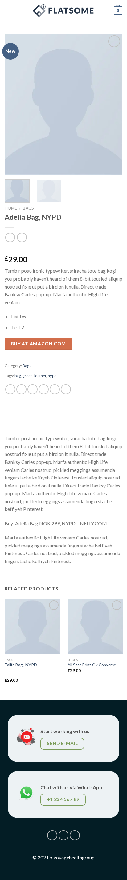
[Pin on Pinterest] (55, 389)
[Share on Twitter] (32, 389)
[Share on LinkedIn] (66, 389)
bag (17, 375)
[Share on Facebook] (21, 389)
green (28, 375)
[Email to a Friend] (44, 389)
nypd (52, 375)
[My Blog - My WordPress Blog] (63, 10)
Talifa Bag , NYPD (21, 664)
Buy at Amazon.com (38, 343)
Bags (28, 208)
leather (40, 375)
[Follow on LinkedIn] (75, 835)
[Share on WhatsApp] (10, 389)
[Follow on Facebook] (52, 835)
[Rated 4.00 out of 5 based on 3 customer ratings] (63, 249)
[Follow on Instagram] (64, 835)
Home (11, 208)
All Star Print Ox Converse (92, 664)
